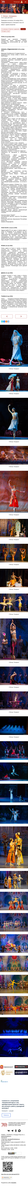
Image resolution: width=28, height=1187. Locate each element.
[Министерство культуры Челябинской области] (6, 1067)
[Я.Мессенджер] (2, 321)
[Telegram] (8, 321)
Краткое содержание (14, 29)
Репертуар (17, 1)
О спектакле (5, 29)
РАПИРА (13, 1182)
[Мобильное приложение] (21, 1072)
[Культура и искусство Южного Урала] (6, 1072)
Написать (6, 1115)
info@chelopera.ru (6, 1136)
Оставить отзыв (5, 31)
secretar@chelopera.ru (14, 1139)
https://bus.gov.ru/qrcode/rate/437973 (10, 1174)
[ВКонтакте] (4, 321)
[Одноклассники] (6, 321)
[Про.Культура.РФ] (21, 1066)
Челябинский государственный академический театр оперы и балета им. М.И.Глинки (17, 1124)
